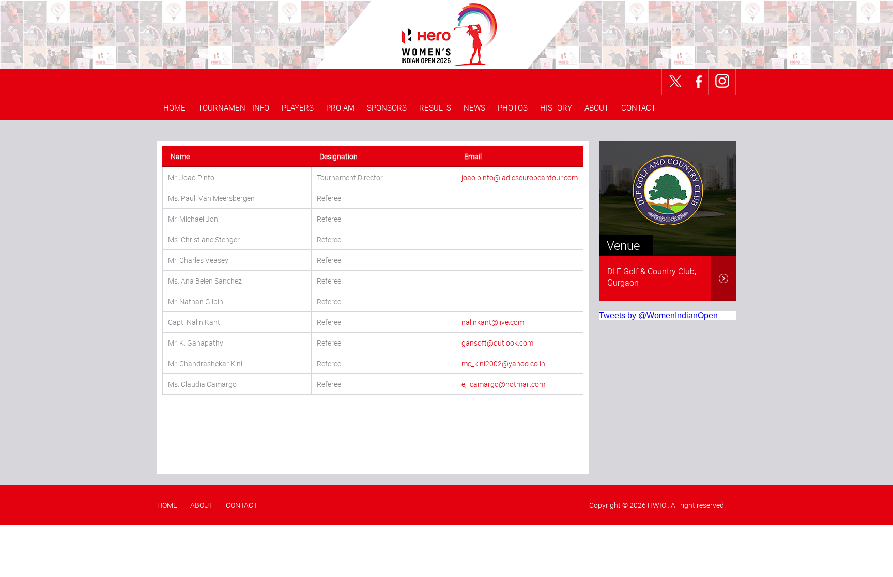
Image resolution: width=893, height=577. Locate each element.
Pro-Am (340, 107)
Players (298, 107)
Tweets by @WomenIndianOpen (658, 315)
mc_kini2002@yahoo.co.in (503, 363)
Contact (638, 107)
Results (435, 107)
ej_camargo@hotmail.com (503, 384)
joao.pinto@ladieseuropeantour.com (519, 177)
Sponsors (387, 107)
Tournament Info (233, 107)
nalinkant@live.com (492, 322)
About (596, 107)
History (556, 107)
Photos (513, 107)
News (474, 107)
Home (174, 107)
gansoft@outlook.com (497, 343)
